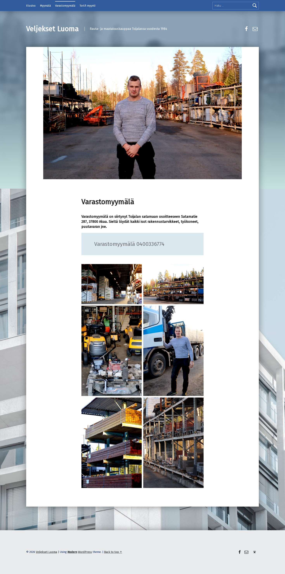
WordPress (85, 552)
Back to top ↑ (113, 552)
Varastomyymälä (65, 5)
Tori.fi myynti (87, 5)
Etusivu (31, 5)
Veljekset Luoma (52, 29)
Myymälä (45, 5)
